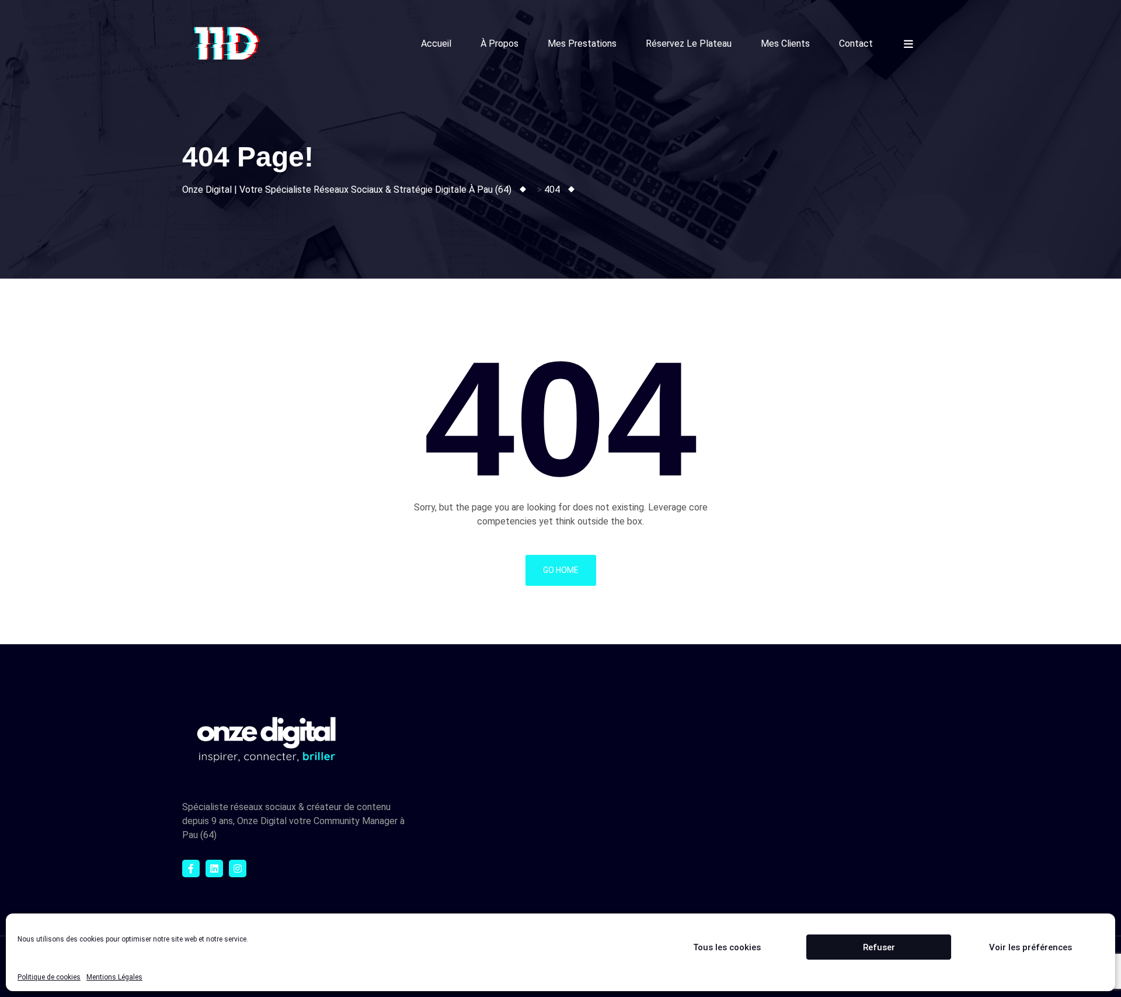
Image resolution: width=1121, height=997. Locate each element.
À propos (499, 43)
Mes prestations (582, 43)
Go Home (561, 570)
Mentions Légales (114, 977)
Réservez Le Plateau (689, 43)
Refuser (879, 947)
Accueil (436, 43)
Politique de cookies (49, 977)
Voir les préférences (1030, 947)
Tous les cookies (727, 947)
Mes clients (785, 43)
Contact (856, 43)
